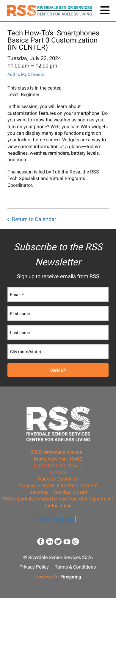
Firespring (70, 577)
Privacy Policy (34, 567)
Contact (58, 472)
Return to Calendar (34, 219)
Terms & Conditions (75, 567)
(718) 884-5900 (50, 465)
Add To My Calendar (25, 74)
